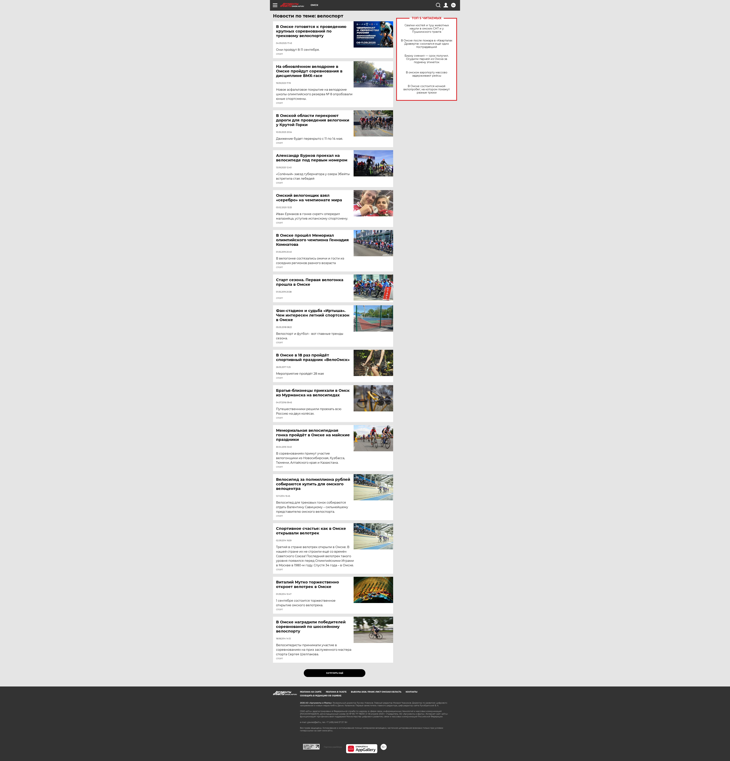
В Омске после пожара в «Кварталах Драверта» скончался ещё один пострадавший (426, 44)
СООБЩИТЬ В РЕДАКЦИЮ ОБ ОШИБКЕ (320, 695)
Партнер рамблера (333, 747)
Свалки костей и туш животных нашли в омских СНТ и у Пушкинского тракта (427, 28)
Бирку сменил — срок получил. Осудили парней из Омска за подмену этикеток (427, 59)
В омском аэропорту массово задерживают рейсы (426, 74)
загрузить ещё (334, 673)
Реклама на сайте (310, 692)
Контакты (411, 692)
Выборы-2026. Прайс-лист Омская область (376, 692)
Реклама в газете (336, 692)
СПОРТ (279, 54)
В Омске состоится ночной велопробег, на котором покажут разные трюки (426, 89)
